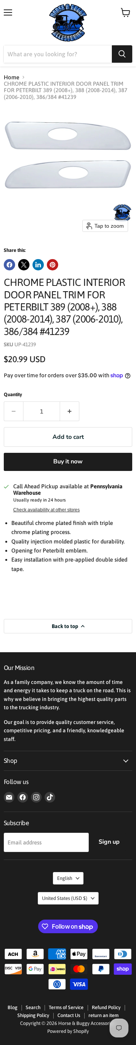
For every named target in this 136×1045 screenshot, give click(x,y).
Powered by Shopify (68, 1031)
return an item (103, 1015)
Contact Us (68, 1015)
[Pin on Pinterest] (52, 264)
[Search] (122, 54)
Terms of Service (66, 1007)
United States (64, 898)
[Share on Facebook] (9, 264)
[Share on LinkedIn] (38, 264)
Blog (12, 1007)
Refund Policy (106, 1007)
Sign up (109, 842)
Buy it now (68, 461)
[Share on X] (23, 264)
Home (11, 77)
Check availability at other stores (46, 509)
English (64, 878)
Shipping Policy (33, 1015)
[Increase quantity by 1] (69, 411)
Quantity (13, 394)
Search (33, 1007)
